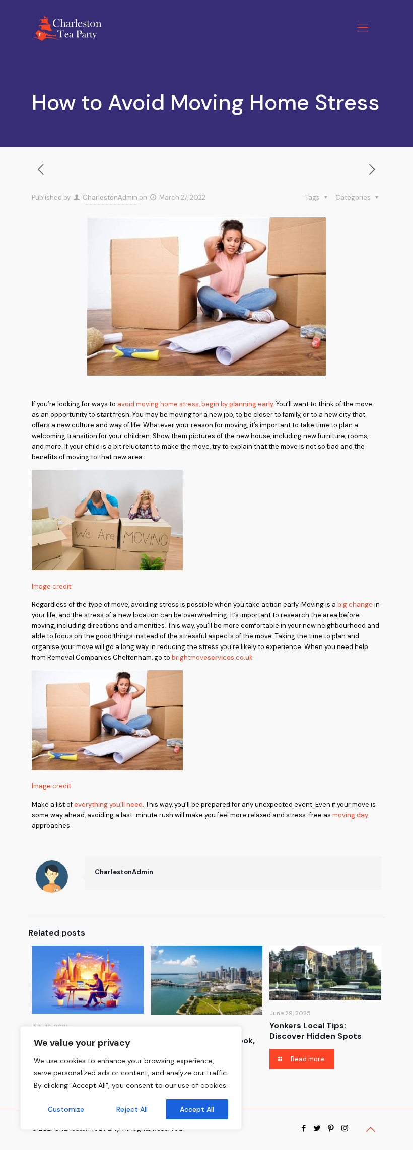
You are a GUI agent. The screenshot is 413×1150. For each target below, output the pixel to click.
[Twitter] (317, 1128)
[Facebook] (304, 1128)
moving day (350, 815)
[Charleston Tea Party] (67, 27)
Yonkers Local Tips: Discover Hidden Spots (315, 1030)
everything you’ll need (108, 804)
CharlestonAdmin (110, 197)
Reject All (132, 1109)
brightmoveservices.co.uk (212, 657)
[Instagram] (344, 1128)
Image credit (51, 586)
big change (355, 604)
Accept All (197, 1109)
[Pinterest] (331, 1128)
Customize (66, 1109)
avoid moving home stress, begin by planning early (195, 404)
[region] (131, 1078)
